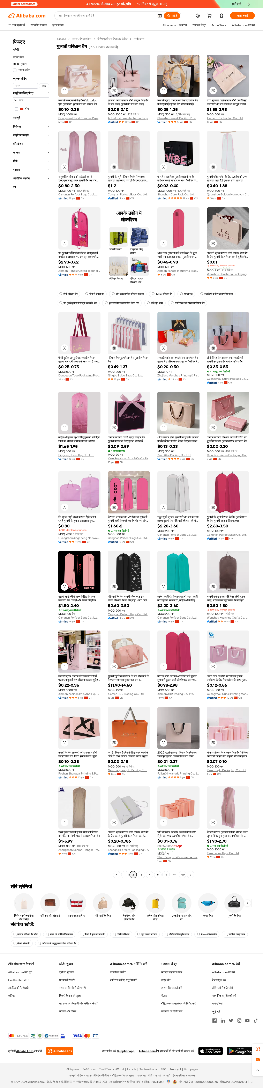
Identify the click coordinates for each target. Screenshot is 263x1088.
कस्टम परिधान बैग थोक (27, 934)
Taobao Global (148, 1069)
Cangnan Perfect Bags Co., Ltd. (78, 194)
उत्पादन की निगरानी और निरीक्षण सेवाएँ (78, 1003)
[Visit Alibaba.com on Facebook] (214, 1020)
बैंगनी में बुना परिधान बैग (95, 934)
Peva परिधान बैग (209, 934)
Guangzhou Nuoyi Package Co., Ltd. (228, 378)
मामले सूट (188, 294)
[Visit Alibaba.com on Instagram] (239, 1020)
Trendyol (175, 1069)
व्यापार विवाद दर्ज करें (171, 987)
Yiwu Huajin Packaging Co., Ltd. (226, 770)
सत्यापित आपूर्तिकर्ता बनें (224, 995)
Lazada (131, 1069)
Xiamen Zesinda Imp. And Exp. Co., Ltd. (79, 694)
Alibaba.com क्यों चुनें (20, 972)
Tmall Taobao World (111, 1069)
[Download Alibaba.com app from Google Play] (241, 1051)
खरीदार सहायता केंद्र (171, 972)
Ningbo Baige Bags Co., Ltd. (125, 375)
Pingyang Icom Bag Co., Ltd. (76, 455)
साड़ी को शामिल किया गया (61, 934)
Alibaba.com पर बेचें (223, 972)
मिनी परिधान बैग (70, 294)
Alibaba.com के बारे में (21, 963)
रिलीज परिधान (123, 934)
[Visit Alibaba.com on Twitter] (230, 1020)
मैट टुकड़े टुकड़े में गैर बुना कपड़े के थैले (80, 303)
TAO (163, 1069)
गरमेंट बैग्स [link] (139, 39)
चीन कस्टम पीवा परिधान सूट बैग (130, 294)
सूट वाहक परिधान (149, 934)
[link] (257, 1049)
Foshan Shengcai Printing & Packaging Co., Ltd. (79, 773)
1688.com (89, 1069)
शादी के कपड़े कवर (237, 934)
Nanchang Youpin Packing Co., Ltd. (129, 770)
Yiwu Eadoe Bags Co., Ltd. (223, 853)
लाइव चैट (166, 980)
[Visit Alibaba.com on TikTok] (255, 1020)
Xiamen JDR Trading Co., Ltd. (225, 118)
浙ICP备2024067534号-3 (236, 1081)
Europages (191, 1069)
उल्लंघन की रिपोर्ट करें (171, 1011)
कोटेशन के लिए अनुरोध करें (123, 980)
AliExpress (73, 1069)
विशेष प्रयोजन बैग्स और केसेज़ (112, 39)
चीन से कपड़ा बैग (96, 294)
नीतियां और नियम (67, 1011)
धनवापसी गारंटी (67, 980)
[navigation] (31, 457)
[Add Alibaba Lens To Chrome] (59, 1051)
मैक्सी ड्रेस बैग (23, 943)
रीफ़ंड (164, 995)
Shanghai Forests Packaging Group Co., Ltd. (129, 849)
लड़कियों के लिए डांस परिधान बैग (218, 294)
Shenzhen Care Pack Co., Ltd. (176, 194)
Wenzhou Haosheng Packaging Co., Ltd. (228, 274)
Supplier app (126, 1051)
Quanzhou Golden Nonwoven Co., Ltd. (228, 194)
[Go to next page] (190, 874)
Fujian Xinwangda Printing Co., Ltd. (178, 773)
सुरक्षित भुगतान (66, 972)
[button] (159, 15)
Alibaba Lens (24, 1051)
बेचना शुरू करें (219, 980)
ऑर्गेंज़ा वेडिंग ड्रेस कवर (179, 934)
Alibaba (61, 39)
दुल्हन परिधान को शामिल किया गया (124, 303)
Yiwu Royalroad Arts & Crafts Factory (129, 458)
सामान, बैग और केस (81, 39)
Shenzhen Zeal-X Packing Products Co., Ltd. (178, 118)
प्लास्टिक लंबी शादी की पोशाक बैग (189, 303)
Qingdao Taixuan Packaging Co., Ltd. (228, 455)
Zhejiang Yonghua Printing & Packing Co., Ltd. (178, 375)
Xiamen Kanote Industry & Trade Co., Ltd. (178, 270)
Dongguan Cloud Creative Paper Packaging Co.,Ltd (79, 118)
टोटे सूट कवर (157, 303)
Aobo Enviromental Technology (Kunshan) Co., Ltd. (129, 118)
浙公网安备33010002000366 (198, 1081)
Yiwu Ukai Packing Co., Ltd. (174, 455)
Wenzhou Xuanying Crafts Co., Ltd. (228, 617)
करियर (11, 995)
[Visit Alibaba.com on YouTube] (247, 1020)
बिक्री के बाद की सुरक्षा (70, 995)
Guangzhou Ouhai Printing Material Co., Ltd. (228, 694)
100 (182, 874)
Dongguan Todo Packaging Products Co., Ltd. (79, 375)
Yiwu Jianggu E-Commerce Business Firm (178, 857)
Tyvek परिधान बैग (164, 294)
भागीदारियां (217, 1003)
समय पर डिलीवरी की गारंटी (72, 987)
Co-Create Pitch (18, 980)
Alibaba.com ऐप (149, 1051)
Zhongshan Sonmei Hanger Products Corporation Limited (79, 849)
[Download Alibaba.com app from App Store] (210, 1051)
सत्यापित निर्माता (118, 972)
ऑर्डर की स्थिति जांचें (222, 987)
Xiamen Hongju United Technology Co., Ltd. (79, 270)
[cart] (210, 16)
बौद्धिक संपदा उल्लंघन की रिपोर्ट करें (178, 1003)
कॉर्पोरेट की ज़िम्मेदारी (18, 987)
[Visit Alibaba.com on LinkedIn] (222, 1020)
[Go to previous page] (116, 874)
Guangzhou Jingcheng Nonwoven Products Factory (79, 538)
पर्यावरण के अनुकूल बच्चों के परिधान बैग (59, 943)
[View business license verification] (169, 1082)
